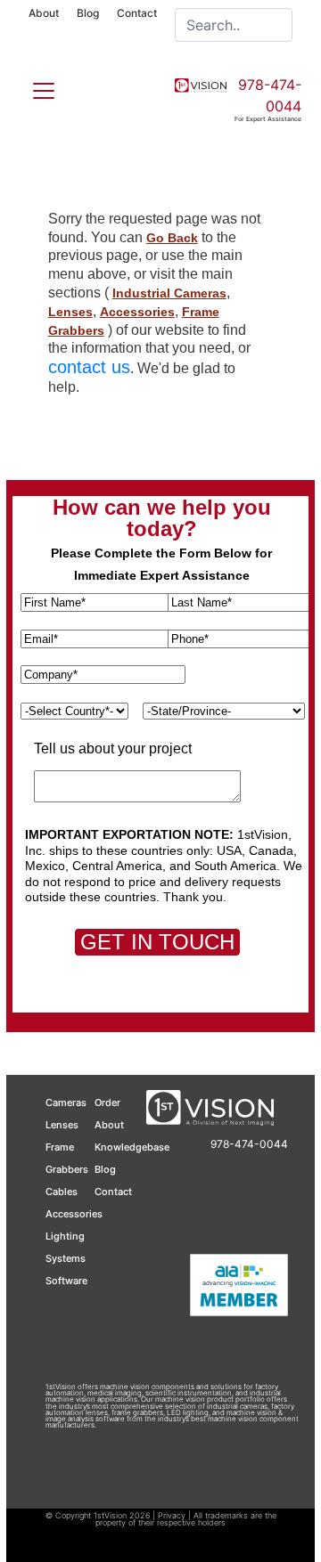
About (44, 13)
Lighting (65, 1236)
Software (66, 1280)
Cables (61, 1191)
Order (107, 1102)
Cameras (65, 1102)
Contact (137, 13)
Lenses (70, 312)
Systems (65, 1258)
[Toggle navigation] (33, 87)
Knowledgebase (132, 1147)
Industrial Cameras (169, 293)
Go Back (172, 238)
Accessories (137, 312)
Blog (88, 13)
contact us (89, 367)
